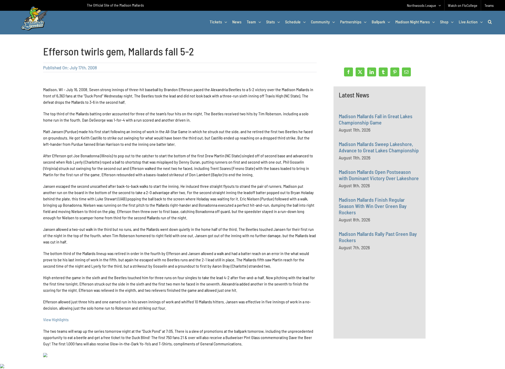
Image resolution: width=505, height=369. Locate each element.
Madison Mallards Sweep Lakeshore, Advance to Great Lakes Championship (379, 147)
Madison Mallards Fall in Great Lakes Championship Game (375, 119)
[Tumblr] (383, 72)
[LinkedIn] (371, 72)
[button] (490, 22)
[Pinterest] (395, 72)
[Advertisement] (378, 306)
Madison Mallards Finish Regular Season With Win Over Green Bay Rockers (373, 205)
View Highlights (56, 319)
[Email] (406, 72)
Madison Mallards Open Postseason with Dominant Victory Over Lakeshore (379, 175)
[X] (360, 72)
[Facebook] (348, 72)
